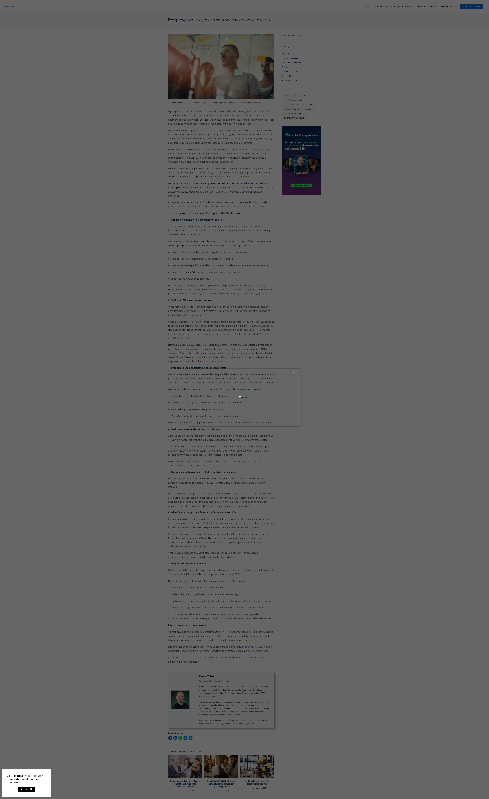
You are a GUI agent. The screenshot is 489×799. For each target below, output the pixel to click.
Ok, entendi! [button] (26, 789)
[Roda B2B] (244, 397)
